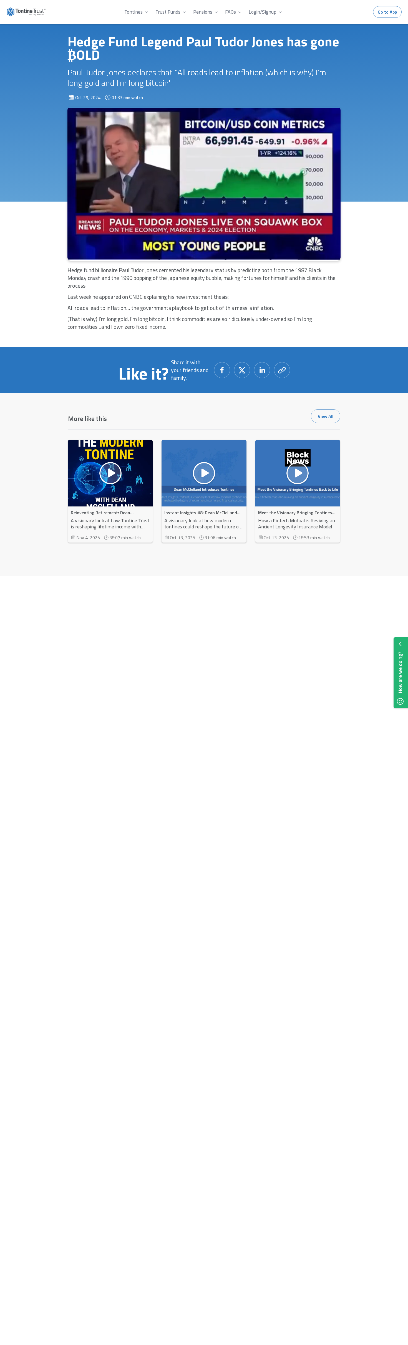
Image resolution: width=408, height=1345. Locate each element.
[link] (137, 12)
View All (325, 416)
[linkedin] (262, 370)
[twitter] (242, 370)
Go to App (387, 12)
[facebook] (222, 370)
